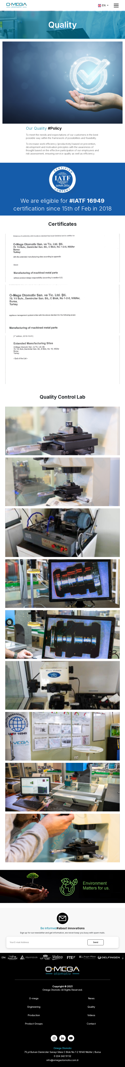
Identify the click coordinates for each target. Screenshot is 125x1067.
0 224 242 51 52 (62, 1056)
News (91, 998)
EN (103, 5)
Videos (91, 1015)
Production (34, 1015)
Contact (91, 1023)
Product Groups (34, 1023)
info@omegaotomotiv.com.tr (63, 1060)
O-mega (33, 998)
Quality (91, 1006)
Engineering (33, 1006)
